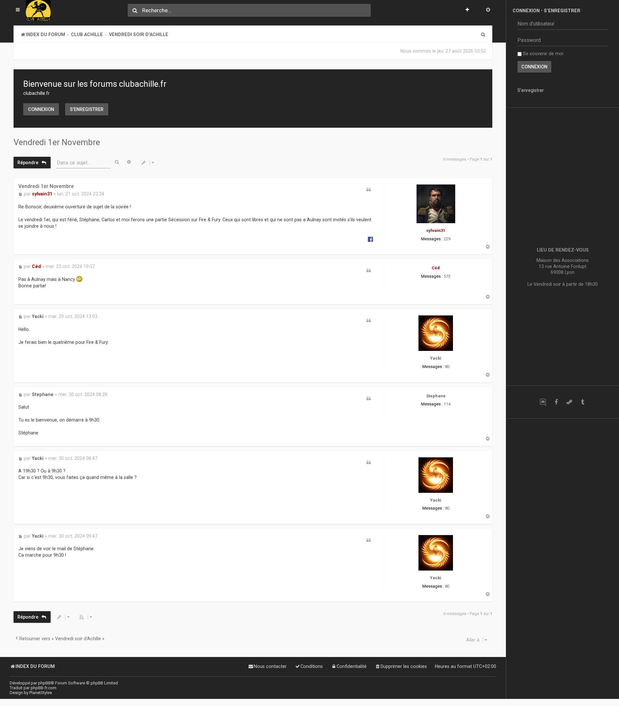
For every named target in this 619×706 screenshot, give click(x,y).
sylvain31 (435, 230)
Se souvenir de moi (542, 53)
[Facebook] (556, 402)
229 (447, 238)
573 (447, 276)
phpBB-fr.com (43, 687)
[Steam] (569, 402)
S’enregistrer (86, 109)
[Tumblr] (582, 402)
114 (447, 404)
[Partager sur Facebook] (370, 239)
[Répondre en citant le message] (369, 189)
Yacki (435, 358)
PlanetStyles (40, 692)
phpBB (44, 683)
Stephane (436, 395)
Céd (436, 267)
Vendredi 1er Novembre (57, 142)
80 (447, 366)
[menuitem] (488, 10)
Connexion (41, 109)
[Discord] (542, 402)
